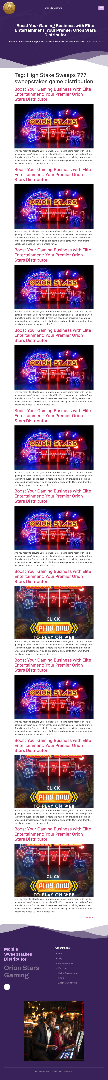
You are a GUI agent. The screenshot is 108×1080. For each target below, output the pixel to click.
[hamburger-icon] (101, 8)
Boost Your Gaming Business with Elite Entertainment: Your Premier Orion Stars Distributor (52, 94)
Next (90, 917)
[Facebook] (7, 987)
